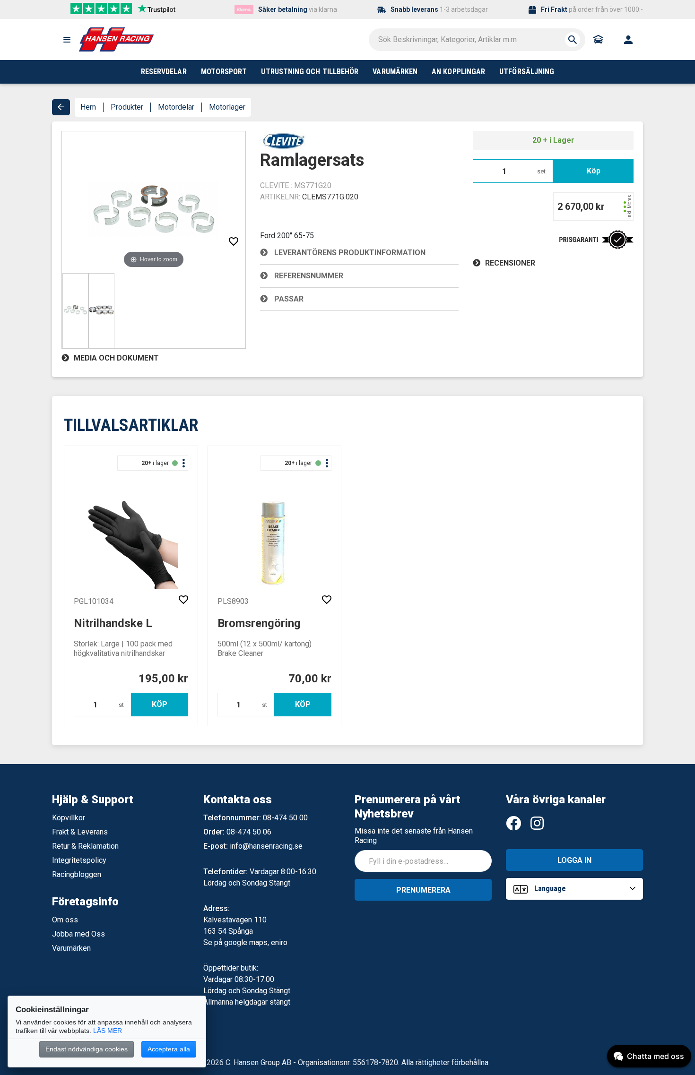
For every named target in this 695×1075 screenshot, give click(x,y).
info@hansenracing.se (266, 846)
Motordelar (176, 107)
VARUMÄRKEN (395, 71)
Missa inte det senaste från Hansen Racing (414, 835)
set (541, 171)
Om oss (65, 919)
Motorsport (224, 71)
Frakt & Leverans (80, 831)
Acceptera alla (169, 1049)
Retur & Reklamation (85, 846)
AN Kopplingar (458, 71)
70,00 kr (309, 678)
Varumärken (71, 948)
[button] (66, 39)
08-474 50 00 (285, 817)
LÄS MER (107, 1030)
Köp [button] (593, 170)
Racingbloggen (76, 874)
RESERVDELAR (164, 71)
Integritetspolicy (79, 860)
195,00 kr (163, 678)
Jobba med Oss (78, 933)
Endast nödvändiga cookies (86, 1049)
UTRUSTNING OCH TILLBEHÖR (309, 71)
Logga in (574, 860)
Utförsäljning (526, 71)
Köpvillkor (68, 817)
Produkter (127, 107)
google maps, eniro (255, 942)
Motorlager (227, 107)
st (121, 704)
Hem (88, 107)
